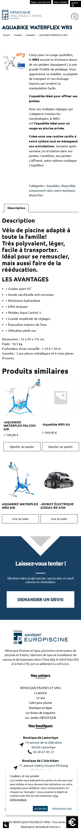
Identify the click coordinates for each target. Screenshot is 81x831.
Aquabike (30, 35)
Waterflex (36, 195)
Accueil (6, 35)
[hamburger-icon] (74, 16)
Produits (18, 35)
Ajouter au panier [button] (22, 446)
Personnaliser (62, 808)
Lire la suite (20, 519)
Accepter (40, 808)
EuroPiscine (61, 664)
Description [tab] (16, 208)
